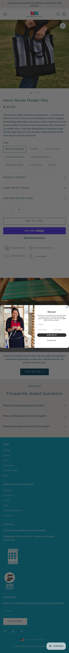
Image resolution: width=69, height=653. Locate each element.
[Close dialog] (67, 307)
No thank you (51, 340)
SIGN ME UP (52, 335)
